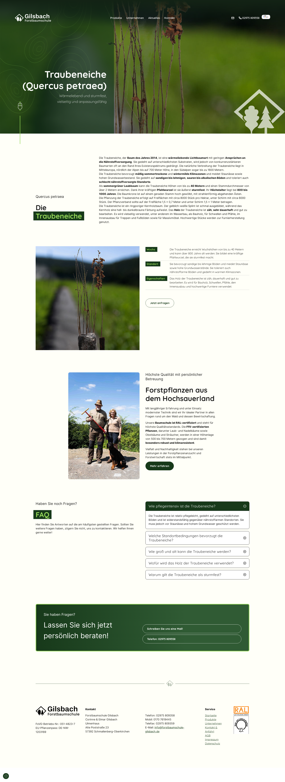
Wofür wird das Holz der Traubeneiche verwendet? (191, 563)
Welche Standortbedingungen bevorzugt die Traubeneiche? (186, 538)
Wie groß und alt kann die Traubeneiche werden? (190, 551)
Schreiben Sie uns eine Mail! (165, 628)
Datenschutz (212, 743)
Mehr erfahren (159, 466)
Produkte (210, 719)
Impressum (211, 739)
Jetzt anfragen (160, 303)
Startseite (211, 715)
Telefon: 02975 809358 (161, 639)
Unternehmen (213, 723)
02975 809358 (250, 18)
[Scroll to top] (278, 775)
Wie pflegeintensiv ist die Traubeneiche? (182, 506)
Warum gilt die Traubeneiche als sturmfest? (185, 574)
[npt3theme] (33, 18)
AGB (207, 735)
